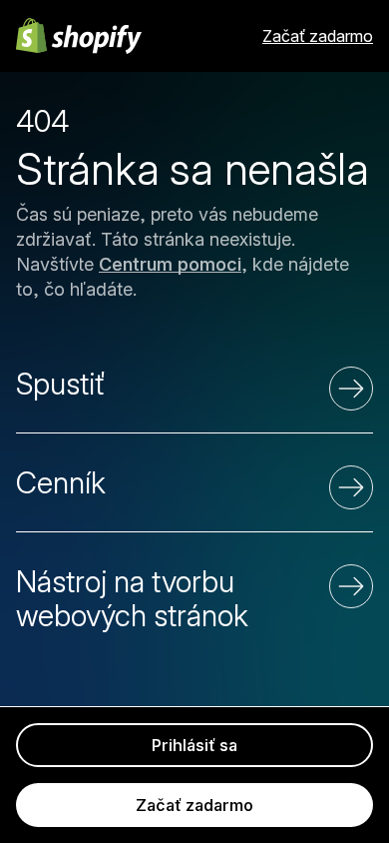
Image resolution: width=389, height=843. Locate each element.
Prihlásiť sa (194, 745)
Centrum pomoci (170, 264)
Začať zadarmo (317, 36)
